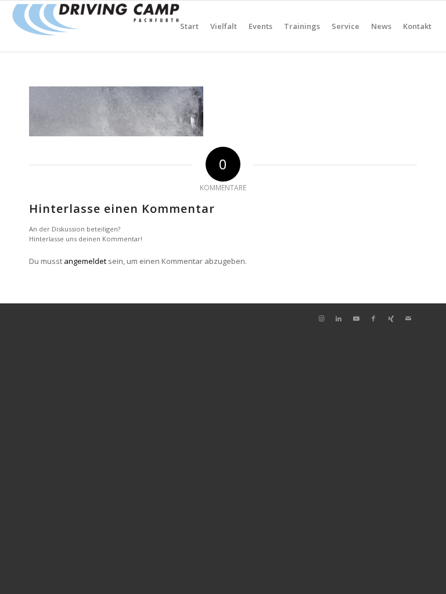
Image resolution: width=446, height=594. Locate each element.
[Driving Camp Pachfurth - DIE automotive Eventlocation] (96, 26)
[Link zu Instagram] (321, 318)
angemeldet (85, 261)
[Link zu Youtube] (356, 318)
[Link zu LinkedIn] (338, 318)
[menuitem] (189, 26)
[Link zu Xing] (391, 318)
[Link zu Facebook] (373, 318)
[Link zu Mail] (408, 318)
